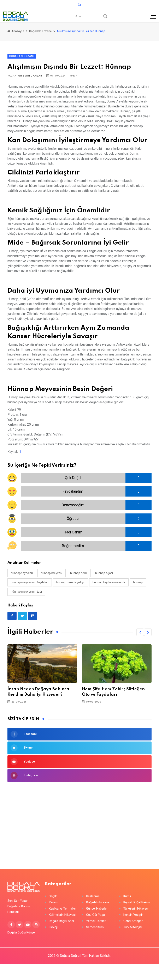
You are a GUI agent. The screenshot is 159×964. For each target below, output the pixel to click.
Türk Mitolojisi (132, 927)
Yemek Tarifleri (96, 921)
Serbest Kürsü (95, 927)
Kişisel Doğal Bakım (136, 902)
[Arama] (105, 16)
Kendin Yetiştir (133, 914)
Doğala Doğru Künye (21, 932)
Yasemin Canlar (29, 75)
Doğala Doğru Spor (61, 921)
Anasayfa (17, 31)
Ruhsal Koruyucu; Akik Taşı (110, 689)
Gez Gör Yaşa (95, 914)
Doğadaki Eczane (40, 31)
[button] (140, 632)
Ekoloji (53, 927)
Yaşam (53, 902)
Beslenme (93, 896)
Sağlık (53, 896)
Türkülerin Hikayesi (135, 908)
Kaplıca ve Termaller (62, 908)
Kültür (127, 896)
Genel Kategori (133, 921)
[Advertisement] (79, 819)
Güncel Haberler (97, 908)
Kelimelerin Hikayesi (62, 914)
